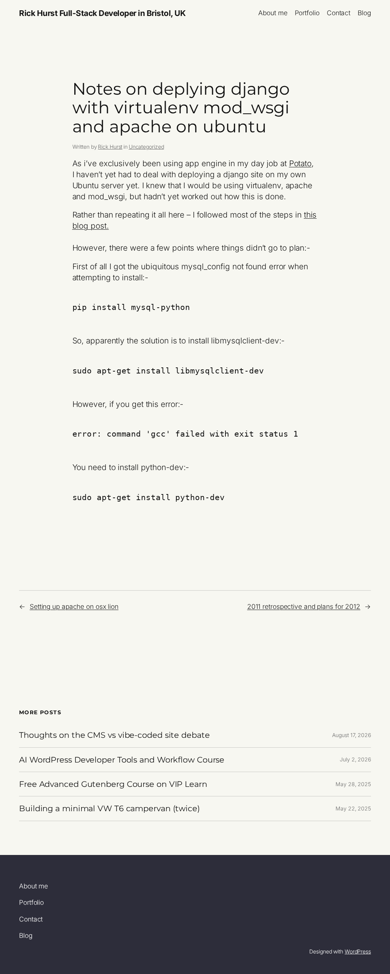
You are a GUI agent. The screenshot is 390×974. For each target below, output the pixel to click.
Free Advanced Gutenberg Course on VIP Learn (113, 784)
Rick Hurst (110, 146)
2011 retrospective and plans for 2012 (303, 606)
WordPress (358, 951)
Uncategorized (146, 146)
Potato (300, 163)
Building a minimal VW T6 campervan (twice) (109, 808)
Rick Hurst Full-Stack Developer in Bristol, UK (102, 13)
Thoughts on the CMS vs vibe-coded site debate (114, 735)
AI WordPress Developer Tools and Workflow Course (121, 759)
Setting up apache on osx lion (74, 606)
